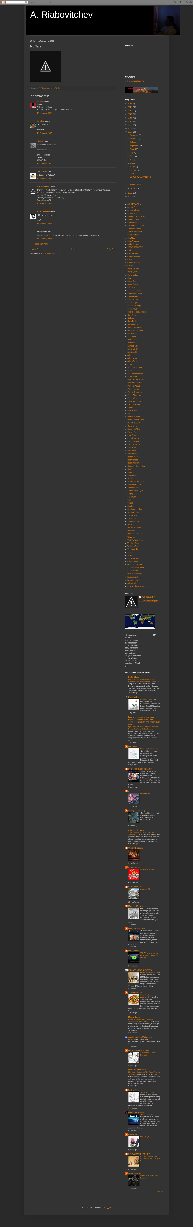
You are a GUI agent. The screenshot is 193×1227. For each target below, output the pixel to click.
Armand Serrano (134, 229)
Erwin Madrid (132, 300)
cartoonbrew (132, 562)
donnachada (132, 571)
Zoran (129, 555)
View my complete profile (149, 601)
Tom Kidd (131, 525)
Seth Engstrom (134, 887)
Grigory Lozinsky (135, 848)
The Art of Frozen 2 (147, 1114)
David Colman (133, 269)
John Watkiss (132, 361)
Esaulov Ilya (132, 303)
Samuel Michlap (134, 484)
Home (73, 249)
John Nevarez (133, 358)
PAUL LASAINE (133, 429)
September (134, 146)
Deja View (132, 747)
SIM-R (130, 478)
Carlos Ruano (133, 253)
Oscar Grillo (42, 171)
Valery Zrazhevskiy (135, 540)
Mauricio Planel (133, 404)
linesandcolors (133, 580)
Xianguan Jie (132, 549)
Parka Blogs (133, 677)
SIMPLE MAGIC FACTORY (139, 1154)
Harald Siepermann (135, 327)
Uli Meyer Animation (137, 1070)
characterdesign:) (134, 565)
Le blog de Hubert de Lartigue (140, 769)
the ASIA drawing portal (136, 586)
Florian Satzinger (134, 306)
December (134, 135)
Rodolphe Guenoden (136, 466)
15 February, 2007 (44, 178)
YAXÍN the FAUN (135, 993)
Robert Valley (132, 457)
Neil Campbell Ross (135, 420)
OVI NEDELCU (133, 423)
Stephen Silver (133, 512)
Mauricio (40, 121)
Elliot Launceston (134, 290)
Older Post (111, 249)
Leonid (130, 371)
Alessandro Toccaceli (136, 216)
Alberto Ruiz (132, 213)
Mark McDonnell (44, 212)
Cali (129, 250)
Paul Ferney (132, 435)
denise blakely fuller (135, 568)
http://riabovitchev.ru (135, 81)
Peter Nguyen (133, 438)
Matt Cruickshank (134, 401)
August (133, 149)
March (133, 167)
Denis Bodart (132, 281)
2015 (130, 104)
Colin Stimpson (133, 263)
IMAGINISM (132, 333)
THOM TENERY (134, 515)
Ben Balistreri (132, 235)
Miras (129, 414)
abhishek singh (133, 558)
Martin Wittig (132, 398)
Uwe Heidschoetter (135, 534)
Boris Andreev (133, 241)
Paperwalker (133, 697)
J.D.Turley (131, 337)
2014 (130, 107)
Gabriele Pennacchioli (136, 312)
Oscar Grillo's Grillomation (139, 1050)
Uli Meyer (131, 531)
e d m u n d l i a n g (136, 830)
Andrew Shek (132, 223)
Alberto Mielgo (133, 210)
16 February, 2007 (44, 204)
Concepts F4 (145, 889)
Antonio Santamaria (135, 226)
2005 (130, 196)
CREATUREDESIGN (135, 247)
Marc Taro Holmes (134, 383)
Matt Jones (133, 951)
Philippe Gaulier (134, 444)
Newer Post (35, 249)
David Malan (132, 275)
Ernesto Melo (132, 296)
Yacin (129, 552)
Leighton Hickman (134, 367)
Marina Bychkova (134, 392)
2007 (130, 132)
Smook (130, 503)
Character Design (136, 1112)
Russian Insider (133, 472)
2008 (130, 128)
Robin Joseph (133, 463)
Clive (129, 260)
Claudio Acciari (133, 256)
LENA (129, 364)
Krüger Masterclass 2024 (149, 972)
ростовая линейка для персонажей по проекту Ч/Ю (150, 1158)
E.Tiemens (131, 287)
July (132, 153)
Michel (130, 407)
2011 (130, 118)
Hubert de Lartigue (135, 330)
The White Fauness (147, 1092)
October (133, 142)
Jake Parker (132, 340)
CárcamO (131, 266)
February (134, 170)
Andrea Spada (133, 219)
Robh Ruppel (132, 460)
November (134, 139)
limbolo (40, 101)
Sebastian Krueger (135, 491)
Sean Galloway (133, 487)
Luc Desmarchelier (135, 374)
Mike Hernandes (134, 411)
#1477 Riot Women (147, 869)
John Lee (131, 355)
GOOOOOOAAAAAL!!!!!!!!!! (140, 177)
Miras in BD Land (135, 906)
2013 (130, 111)
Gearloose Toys (146, 699)
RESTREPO (132, 447)
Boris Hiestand (133, 244)
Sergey (130, 494)
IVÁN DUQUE (145, 1137)
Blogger (107, 1208)
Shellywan (131, 497)
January (133, 188)
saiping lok (131, 583)
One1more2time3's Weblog (140, 1037)
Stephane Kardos (134, 509)
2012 (130, 114)
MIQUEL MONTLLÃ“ (135, 380)
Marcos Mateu (133, 389)
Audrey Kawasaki (134, 232)
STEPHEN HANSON (135, 481)
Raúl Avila (131, 451)
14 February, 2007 (44, 113)
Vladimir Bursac (133, 543)
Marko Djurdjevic (134, 395)
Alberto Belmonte (134, 207)
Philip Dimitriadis (134, 441)
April (132, 163)
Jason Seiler (132, 349)
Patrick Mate (132, 432)
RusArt (130, 469)
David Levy (132, 272)
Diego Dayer (132, 284)
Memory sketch (136, 184)
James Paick (132, 346)
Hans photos (132, 324)
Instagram (132, 1039)
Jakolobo (131, 343)
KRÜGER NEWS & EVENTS (140, 970)
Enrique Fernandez (135, 293)
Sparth (130, 506)
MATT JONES (133, 377)
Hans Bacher (132, 321)
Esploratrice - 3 (146, 793)
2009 (130, 125)
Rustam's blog (133, 475)
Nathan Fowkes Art (136, 928)
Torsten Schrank (134, 528)
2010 (130, 121)
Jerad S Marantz (135, 1173)
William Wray (132, 546)
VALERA (130, 537)
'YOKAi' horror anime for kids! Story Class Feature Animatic (149, 955)
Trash (132, 173)
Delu (129, 278)
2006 (130, 193)
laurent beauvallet (134, 574)
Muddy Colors (134, 1017)
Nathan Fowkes (133, 417)
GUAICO (40, 141)
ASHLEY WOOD (134, 204)
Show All (160, 1192)
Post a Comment (40, 244)
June (132, 156)
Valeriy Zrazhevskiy (136, 811)
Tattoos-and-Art (133, 521)
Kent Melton (133, 1090)
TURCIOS (131, 518)
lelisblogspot (132, 577)
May (132, 160)
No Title (133, 181)
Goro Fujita (131, 315)
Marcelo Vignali (133, 386)
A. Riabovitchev (61, 15)
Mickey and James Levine (149, 749)
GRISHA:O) (132, 309)
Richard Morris (133, 454)
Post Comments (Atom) (50, 254)
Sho (129, 500)
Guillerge (131, 318)
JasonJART (132, 352)
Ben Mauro (131, 238)
